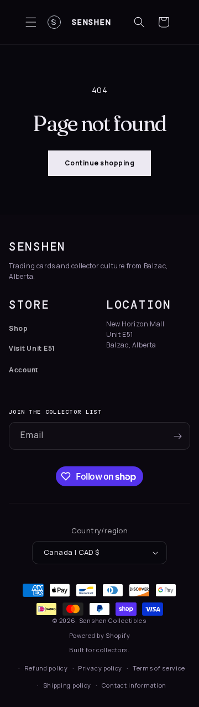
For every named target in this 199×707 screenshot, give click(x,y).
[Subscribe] (177, 436)
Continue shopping (99, 163)
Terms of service (159, 668)
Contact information (134, 685)
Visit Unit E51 (32, 348)
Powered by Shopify (99, 635)
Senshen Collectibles (112, 620)
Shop (18, 328)
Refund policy (46, 668)
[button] (31, 22)
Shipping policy (67, 685)
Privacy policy (100, 668)
